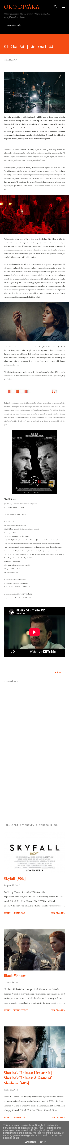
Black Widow (15, 975)
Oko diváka (21, 6)
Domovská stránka (13, 25)
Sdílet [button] (58, 672)
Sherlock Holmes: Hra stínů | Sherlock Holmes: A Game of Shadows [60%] (28, 1077)
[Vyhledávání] (55, 6)
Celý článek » (58, 913)
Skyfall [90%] (15, 878)
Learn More (30, 1142)
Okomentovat (20, 1010)
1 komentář (19, 913)
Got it (43, 1142)
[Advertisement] (34, 790)
